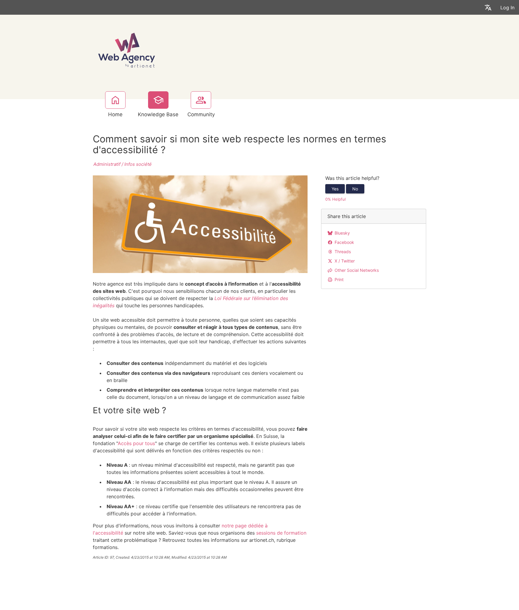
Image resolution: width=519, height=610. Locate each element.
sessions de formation (281, 533)
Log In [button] (507, 8)
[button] (488, 7)
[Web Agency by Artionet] (126, 49)
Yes (335, 188)
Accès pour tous (136, 443)
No (355, 188)
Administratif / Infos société (122, 164)
